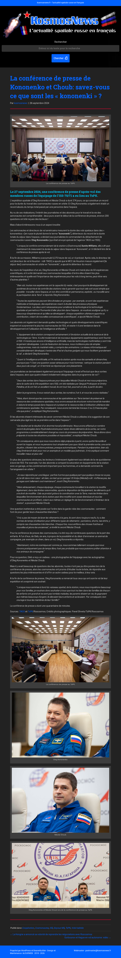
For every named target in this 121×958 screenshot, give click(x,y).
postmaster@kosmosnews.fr (98, 950)
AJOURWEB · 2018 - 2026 (34, 953)
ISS (51, 928)
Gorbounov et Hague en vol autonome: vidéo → (87, 937)
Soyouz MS (59, 928)
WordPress (26, 950)
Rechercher (60, 41)
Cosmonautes (42, 928)
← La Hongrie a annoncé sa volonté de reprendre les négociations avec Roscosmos (51, 934)
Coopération (28, 928)
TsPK (30, 611)
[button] (61, 58)
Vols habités (78, 928)
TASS (22, 611)
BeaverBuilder (40, 950)
